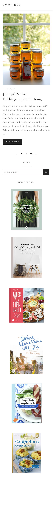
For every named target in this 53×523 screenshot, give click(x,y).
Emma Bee (12, 4)
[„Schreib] (36, 153)
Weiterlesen (12, 142)
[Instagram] (31, 153)
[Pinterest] (27, 153)
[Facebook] (17, 153)
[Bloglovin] (22, 153)
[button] (47, 4)
